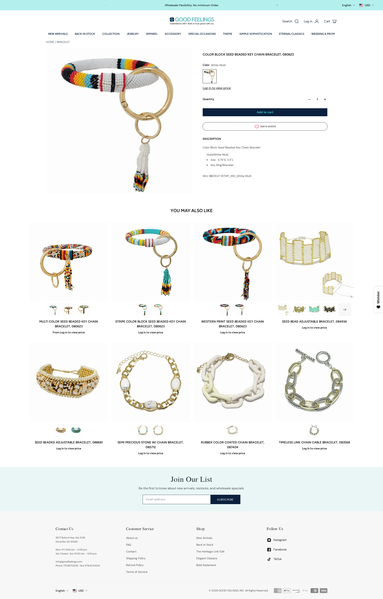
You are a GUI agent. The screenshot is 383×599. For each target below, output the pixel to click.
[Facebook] (269, 549)
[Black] (329, 309)
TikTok (277, 559)
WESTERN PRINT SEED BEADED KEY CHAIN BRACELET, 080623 (232, 324)
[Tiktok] (269, 559)
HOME (50, 42)
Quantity (208, 99)
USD (81, 590)
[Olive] (299, 309)
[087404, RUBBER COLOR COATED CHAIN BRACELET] (232, 382)
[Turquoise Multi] (53, 309)
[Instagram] (269, 540)
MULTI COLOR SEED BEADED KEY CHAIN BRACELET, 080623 (68, 324)
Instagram (280, 540)
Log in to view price (217, 88)
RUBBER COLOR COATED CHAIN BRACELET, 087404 (232, 444)
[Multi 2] (68, 309)
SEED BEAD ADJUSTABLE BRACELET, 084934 (314, 321)
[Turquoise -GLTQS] (143, 430)
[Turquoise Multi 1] (240, 309)
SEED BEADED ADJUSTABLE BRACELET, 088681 (69, 442)
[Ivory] (284, 309)
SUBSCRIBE (225, 499)
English (60, 590)
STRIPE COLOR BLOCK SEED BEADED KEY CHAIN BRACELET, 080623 (150, 324)
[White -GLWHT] (158, 430)
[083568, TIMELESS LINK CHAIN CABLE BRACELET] (314, 382)
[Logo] (191, 21)
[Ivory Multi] (61, 430)
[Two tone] (314, 430)
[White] (232, 430)
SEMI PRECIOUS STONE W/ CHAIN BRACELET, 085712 (150, 444)
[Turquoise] (314, 309)
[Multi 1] (83, 309)
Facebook (280, 549)
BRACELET (63, 42)
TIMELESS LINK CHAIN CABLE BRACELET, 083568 (314, 442)
